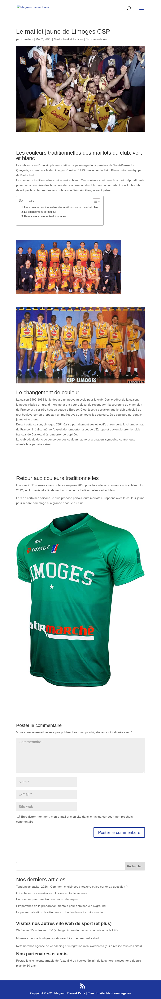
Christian (27, 39)
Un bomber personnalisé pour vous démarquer (47, 899)
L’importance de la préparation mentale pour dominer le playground (61, 905)
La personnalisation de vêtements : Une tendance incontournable (59, 912)
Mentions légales (118, 993)
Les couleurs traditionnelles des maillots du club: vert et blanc (61, 207)
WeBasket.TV (25, 930)
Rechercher (135, 866)
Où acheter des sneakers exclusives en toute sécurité (51, 893)
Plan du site (96, 993)
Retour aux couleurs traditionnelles (45, 216)
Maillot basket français (68, 39)
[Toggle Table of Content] (94, 201)
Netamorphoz (25, 946)
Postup (20, 960)
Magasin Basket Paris (69, 993)
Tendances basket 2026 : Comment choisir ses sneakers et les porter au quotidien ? (72, 886)
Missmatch (23, 938)
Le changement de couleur (40, 211)
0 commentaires (96, 39)
